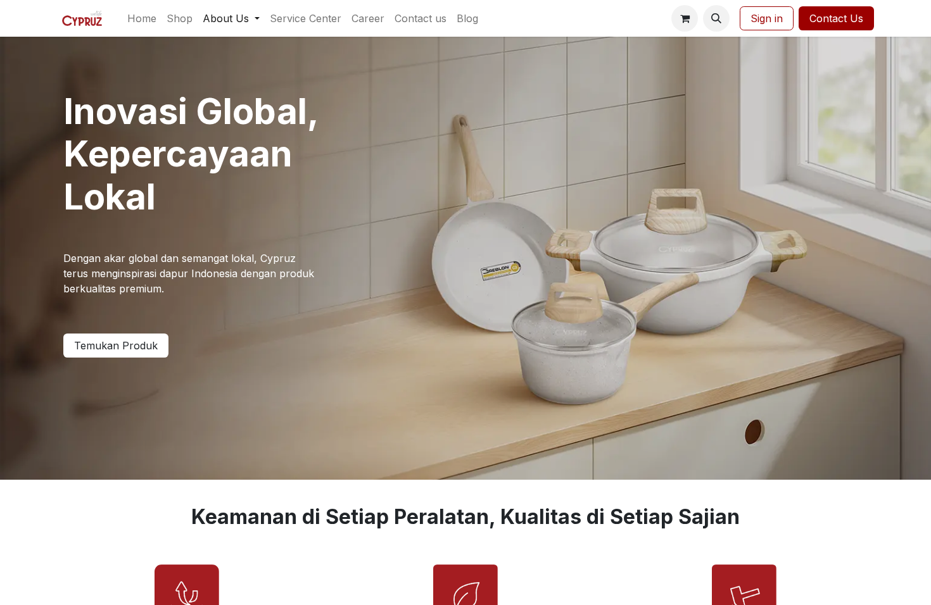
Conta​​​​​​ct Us (836, 18)
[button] (716, 18)
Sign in (766, 18)
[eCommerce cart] (684, 18)
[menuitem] (142, 18)
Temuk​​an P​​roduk (116, 345)
